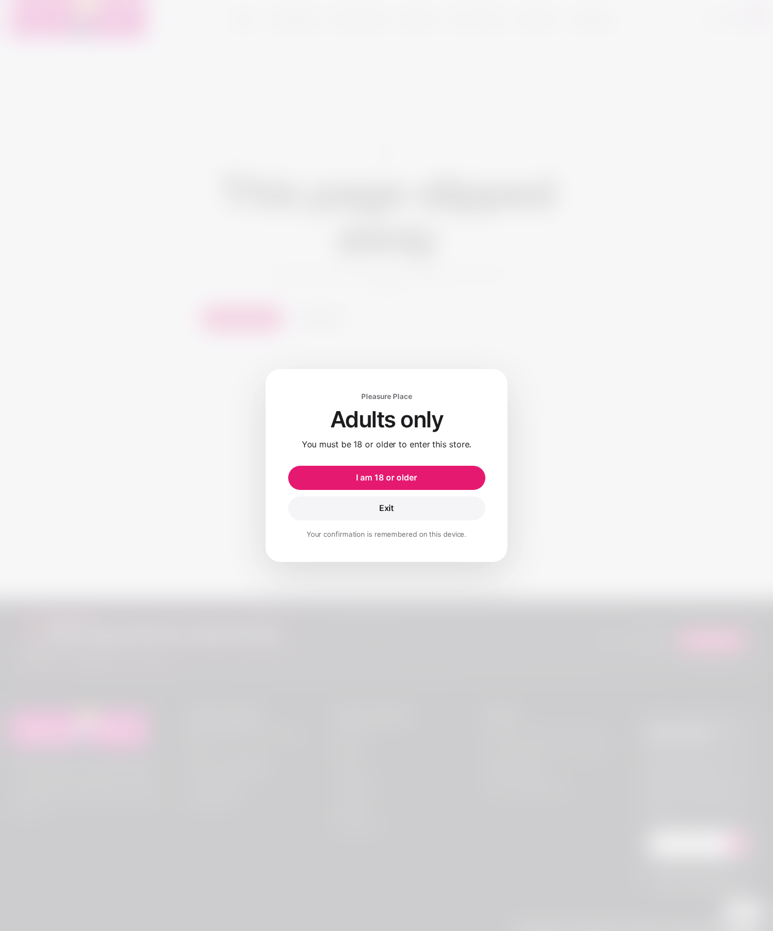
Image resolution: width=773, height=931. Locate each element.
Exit (386, 508)
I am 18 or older (386, 478)
